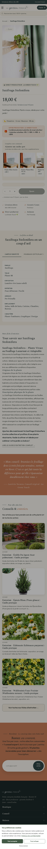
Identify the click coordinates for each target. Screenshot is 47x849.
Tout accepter (12, 841)
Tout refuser (34, 841)
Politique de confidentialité (30, 836)
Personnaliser (23, 846)
